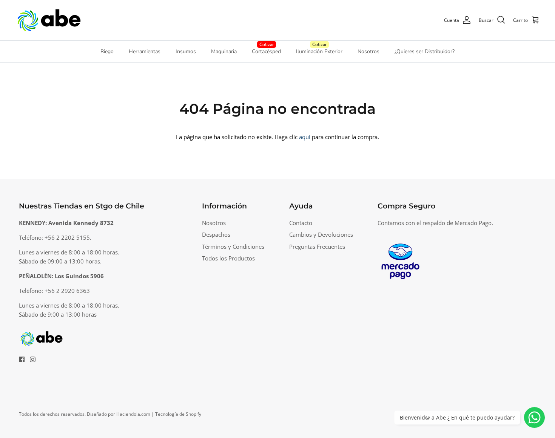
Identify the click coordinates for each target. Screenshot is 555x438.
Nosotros (368, 51)
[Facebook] (22, 359)
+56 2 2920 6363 (67, 290)
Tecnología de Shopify (178, 414)
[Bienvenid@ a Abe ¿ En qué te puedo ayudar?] (534, 417)
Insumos (186, 51)
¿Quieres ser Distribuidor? (425, 51)
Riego (107, 51)
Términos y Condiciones (233, 246)
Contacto (300, 223)
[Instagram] (32, 359)
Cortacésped (266, 51)
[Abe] (49, 20)
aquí (304, 137)
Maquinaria (224, 51)
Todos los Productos (228, 258)
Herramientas (144, 51)
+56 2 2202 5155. (68, 237)
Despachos (216, 234)
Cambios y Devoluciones (321, 234)
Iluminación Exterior (319, 51)
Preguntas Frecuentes (317, 246)
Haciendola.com (133, 414)
